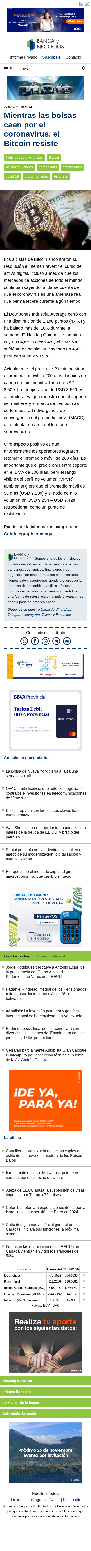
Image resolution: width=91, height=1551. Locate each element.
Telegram (15, 615)
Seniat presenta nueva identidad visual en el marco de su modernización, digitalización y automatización (44, 854)
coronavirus (48, 167)
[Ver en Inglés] (81, 4)
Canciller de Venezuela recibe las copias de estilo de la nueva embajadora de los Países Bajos (44, 1155)
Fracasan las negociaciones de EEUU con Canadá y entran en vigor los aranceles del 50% (43, 1251)
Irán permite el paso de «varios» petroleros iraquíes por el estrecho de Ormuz (42, 1175)
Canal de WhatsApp (56, 609)
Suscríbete (51, 57)
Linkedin (19, 1500)
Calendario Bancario (19, 1414)
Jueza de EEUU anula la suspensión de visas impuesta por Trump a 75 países (45, 1192)
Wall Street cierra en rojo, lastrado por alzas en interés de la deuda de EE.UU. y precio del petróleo (46, 832)
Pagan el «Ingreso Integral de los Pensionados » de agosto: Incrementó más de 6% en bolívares (46, 993)
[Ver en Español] (87, 4)
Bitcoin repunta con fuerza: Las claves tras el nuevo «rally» (44, 812)
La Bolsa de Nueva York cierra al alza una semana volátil (42, 773)
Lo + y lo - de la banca (20, 1402)
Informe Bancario (16, 1392)
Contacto (73, 57)
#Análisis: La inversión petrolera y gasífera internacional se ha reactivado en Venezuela (44, 1013)
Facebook (63, 615)
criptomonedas (36, 176)
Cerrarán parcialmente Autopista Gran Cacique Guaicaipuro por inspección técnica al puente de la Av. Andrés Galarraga (46, 1055)
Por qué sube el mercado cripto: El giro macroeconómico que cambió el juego (39, 873)
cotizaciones (72, 167)
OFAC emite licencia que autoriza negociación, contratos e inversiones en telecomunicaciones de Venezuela (46, 793)
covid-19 (12, 176)
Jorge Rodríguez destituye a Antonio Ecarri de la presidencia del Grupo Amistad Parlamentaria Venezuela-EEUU (45, 971)
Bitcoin (54, 157)
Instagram (32, 615)
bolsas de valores (19, 167)
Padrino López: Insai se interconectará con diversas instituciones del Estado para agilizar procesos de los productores (45, 1033)
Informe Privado (23, 57)
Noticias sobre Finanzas (24, 157)
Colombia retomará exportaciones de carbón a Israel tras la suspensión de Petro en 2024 (45, 1209)
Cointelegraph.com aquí (29, 533)
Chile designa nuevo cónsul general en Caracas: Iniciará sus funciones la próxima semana (42, 1229)
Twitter (47, 615)
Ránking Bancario (17, 1381)
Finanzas (61, 176)
